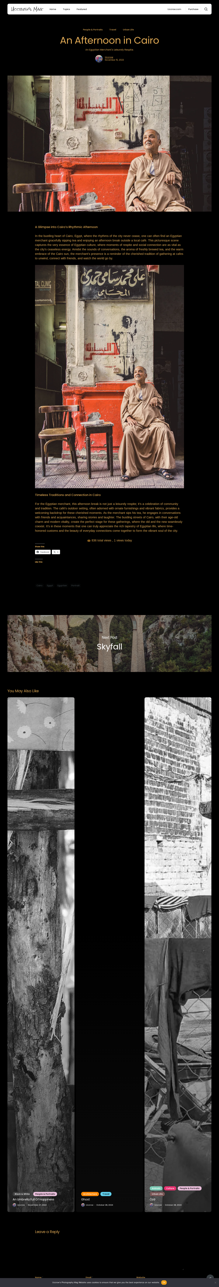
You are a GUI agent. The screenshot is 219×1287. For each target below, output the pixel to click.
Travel (112, 29)
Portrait (75, 585)
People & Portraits (93, 29)
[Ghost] (109, 954)
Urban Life (128, 29)
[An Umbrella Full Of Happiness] (40, 954)
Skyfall (109, 643)
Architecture (90, 1194)
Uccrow (109, 57)
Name (39, 1277)
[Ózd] (178, 954)
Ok (164, 1282)
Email (89, 1277)
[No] (215, 1282)
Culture (170, 1188)
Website (140, 1277)
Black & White (22, 1194)
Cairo (39, 585)
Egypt (50, 585)
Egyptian (62, 585)
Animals (156, 1188)
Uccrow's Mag (26, 9)
